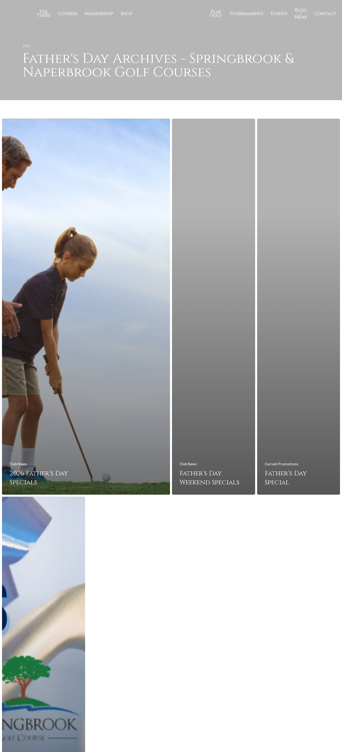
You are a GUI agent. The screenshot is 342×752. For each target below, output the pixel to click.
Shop (126, 14)
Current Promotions (281, 464)
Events (279, 14)
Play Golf (216, 13)
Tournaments (246, 14)
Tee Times (43, 13)
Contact (325, 14)
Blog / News (301, 14)
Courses (67, 14)
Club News (18, 464)
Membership (99, 14)
